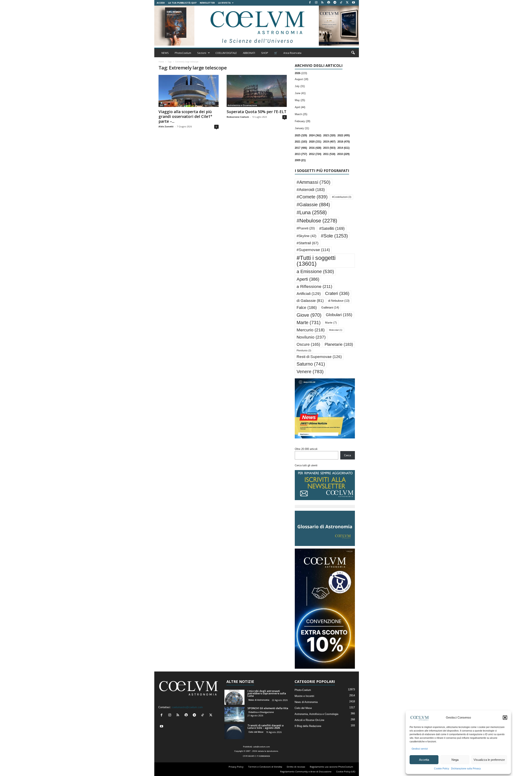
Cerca (347, 455)
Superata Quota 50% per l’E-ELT (256, 111)
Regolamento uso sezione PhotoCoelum (331, 766)
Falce (307, 307)
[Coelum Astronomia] (256, 26)
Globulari (339, 315)
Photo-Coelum (303, 690)
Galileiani (330, 307)
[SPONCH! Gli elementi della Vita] (234, 714)
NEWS (165, 53)
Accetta (424, 759)
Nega (454, 759)
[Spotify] (328, 2)
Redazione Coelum (238, 116)
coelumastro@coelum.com (187, 707)
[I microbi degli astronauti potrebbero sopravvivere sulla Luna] (234, 697)
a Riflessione (314, 286)
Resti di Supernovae (319, 356)
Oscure (308, 344)
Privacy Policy (236, 766)
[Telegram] (334, 2)
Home (161, 61)
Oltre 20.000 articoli (306, 448)
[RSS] (322, 2)
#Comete (312, 196)
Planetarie (339, 344)
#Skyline (306, 236)
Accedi (161, 2)
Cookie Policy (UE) (345, 771)
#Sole (334, 235)
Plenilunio (304, 350)
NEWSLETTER (207, 2)
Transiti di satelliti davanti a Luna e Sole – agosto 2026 (265, 727)
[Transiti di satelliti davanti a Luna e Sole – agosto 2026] (234, 731)
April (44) (300, 107)
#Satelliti (332, 228)
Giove (309, 315)
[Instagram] (316, 2)
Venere (310, 371)
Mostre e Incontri (304, 696)
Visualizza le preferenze (489, 759)
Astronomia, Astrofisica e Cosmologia (316, 714)
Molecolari (335, 330)
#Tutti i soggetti (316, 260)
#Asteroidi (311, 189)
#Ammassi (313, 182)
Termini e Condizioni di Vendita (265, 766)
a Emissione (315, 271)
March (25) (301, 114)
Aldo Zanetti (166, 126)
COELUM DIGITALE (226, 53)
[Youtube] (353, 2)
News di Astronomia (258, 700)
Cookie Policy (441, 768)
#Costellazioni (341, 197)
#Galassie (313, 204)
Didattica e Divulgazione (261, 712)
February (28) (302, 121)
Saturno (311, 364)
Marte (309, 322)
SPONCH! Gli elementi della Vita (267, 708)
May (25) (300, 100)
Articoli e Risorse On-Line (309, 720)
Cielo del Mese (255, 732)
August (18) (301, 79)
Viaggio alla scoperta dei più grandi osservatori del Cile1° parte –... (185, 116)
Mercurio (311, 330)
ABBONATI (249, 53)
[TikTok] (341, 2)
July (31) (300, 86)
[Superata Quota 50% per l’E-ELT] (257, 91)
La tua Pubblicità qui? (182, 2)
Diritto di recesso (296, 766)
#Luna (312, 212)
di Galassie (310, 301)
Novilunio (311, 337)
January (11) (302, 128)
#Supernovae (313, 250)
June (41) (300, 93)
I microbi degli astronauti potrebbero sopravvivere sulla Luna (266, 693)
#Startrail (307, 243)
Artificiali (309, 293)
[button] (505, 718)
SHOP (264, 53)
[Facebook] (310, 2)
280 (161, 105)
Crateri (337, 293)
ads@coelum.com (261, 747)
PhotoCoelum (183, 53)
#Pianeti (306, 228)
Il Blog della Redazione (308, 726)
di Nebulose (338, 300)
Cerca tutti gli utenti (306, 465)
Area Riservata (292, 53)
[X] (347, 2)
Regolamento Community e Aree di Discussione (305, 771)
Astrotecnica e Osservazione (242, 105)
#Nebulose (317, 220)
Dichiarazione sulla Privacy (466, 768)
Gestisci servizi (420, 748)
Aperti (308, 279)
